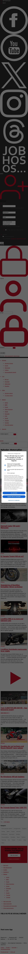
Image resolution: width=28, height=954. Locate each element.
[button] (14, 473)
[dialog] (14, 477)
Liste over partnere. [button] (19, 480)
